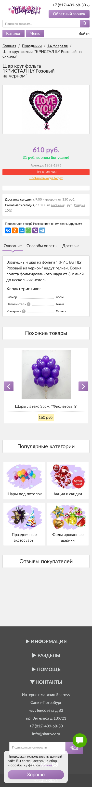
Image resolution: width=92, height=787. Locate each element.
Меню (34, 34)
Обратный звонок (69, 14)
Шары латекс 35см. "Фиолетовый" (46, 406)
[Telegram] (42, 230)
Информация (49, 641)
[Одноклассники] (15, 230)
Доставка (70, 246)
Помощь (49, 669)
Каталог (13, 34)
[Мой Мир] (22, 230)
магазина (57, 205)
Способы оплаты (41, 246)
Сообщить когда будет (46, 178)
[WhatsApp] (28, 230)
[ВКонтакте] (8, 230)
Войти (84, 34)
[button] (36, 774)
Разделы (49, 655)
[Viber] (35, 230)
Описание (13, 246)
